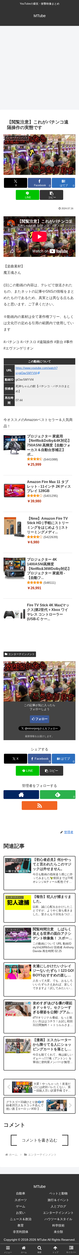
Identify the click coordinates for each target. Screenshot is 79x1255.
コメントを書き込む (39, 1140)
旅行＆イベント (58, 1200)
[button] (51, 195)
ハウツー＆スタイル (58, 1219)
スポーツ (20, 1200)
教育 (21, 1225)
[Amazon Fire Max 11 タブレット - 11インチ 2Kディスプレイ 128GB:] (14, 491)
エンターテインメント (21, 654)
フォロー (41, 719)
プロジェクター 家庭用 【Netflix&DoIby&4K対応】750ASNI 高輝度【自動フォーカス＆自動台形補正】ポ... (49, 445)
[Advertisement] (39, 67)
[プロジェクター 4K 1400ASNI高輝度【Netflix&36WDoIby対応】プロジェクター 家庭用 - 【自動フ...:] (14, 568)
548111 (50, 582)
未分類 (58, 1232)
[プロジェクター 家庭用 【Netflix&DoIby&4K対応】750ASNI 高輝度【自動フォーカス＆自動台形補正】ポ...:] (14, 445)
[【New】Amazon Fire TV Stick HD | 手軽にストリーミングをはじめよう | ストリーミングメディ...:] (14, 527)
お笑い (20, 1212)
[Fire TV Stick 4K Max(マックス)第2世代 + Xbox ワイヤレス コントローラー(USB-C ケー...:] (14, 614)
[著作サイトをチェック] (21, 794)
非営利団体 (20, 1232)
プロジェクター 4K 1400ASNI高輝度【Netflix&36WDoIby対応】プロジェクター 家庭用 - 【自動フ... (49, 569)
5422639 (51, 537)
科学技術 (58, 1225)
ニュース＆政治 (20, 1219)
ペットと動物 (58, 1193)
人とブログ (58, 1206)
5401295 (51, 496)
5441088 (51, 459)
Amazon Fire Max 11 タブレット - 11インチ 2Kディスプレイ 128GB (49, 486)
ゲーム (20, 1206)
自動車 (20, 1193)
